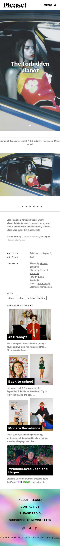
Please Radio (30, 513)
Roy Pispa (43, 283)
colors (21, 298)
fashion (42, 298)
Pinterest (36, 528)
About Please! (30, 500)
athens (11, 298)
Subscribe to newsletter (30, 520)
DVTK (57, 537)
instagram (23, 528)
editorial (31, 298)
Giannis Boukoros (30, 236)
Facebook (30, 528)
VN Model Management (41, 287)
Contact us (30, 506)
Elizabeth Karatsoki (16, 240)
